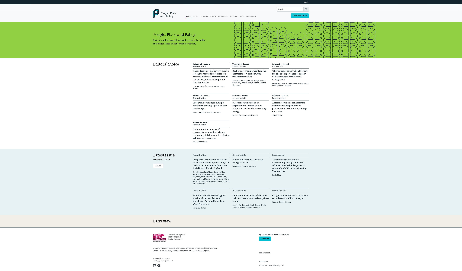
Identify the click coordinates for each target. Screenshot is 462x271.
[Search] (306, 9)
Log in (306, 2)
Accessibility (263, 261)
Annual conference (248, 16)
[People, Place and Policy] (165, 13)
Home (188, 16)
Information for (207, 16)
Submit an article (300, 15)
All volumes (223, 16)
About (195, 16)
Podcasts (234, 16)
